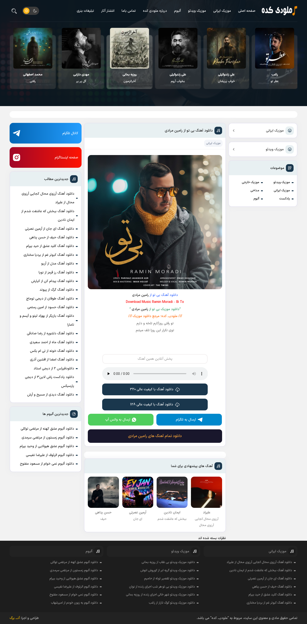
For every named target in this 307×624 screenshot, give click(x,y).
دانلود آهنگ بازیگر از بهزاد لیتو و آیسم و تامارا (47, 320)
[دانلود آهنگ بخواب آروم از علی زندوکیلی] (177, 48)
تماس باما (129, 10)
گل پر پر (81, 78)
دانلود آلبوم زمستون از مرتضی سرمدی (48, 437)
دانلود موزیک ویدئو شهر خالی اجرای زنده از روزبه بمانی (160, 594)
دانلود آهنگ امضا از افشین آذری (52, 359)
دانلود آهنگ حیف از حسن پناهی (51, 237)
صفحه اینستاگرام (66, 157)
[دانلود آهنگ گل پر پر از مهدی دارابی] (81, 48)
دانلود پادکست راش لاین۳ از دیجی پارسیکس (49, 381)
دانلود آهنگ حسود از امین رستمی (50, 307)
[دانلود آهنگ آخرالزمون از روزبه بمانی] (129, 48)
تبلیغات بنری (85, 10)
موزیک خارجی (250, 182)
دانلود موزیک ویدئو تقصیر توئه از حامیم (169, 578)
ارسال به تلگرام (186, 419)
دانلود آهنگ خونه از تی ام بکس (52, 351)
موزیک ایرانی (222, 10)
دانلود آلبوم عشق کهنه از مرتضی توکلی (47, 428)
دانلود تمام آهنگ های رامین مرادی (155, 436)
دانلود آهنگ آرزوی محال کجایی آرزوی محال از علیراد (48, 198)
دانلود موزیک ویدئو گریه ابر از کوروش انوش (167, 570)
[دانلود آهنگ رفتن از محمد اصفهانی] (32, 48)
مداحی (254, 190)
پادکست (284, 198)
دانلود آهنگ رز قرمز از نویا (56, 272)
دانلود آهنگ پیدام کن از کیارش (52, 281)
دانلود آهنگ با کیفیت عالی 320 (151, 389)
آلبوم (177, 10)
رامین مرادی (140, 295)
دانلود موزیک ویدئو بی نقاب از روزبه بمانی (168, 562)
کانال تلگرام (70, 133)
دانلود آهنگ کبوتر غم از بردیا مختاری (49, 255)
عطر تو (275, 78)
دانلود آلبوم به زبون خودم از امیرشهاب (74, 602)
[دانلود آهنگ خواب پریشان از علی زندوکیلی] (226, 48)
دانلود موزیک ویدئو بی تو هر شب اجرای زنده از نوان (162, 586)
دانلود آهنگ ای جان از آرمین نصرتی (49, 228)
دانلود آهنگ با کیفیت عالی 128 (151, 404)
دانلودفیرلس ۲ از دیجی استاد (54, 368)
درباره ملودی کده (155, 10)
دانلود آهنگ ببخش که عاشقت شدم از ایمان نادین (47, 215)
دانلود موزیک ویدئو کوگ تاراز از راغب (172, 602)
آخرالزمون (130, 78)
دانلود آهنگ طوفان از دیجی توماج (50, 298)
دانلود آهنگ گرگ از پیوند (57, 289)
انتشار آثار (107, 10)
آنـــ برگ (15, 618)
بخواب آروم (178, 78)
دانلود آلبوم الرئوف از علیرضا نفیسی (50, 455)
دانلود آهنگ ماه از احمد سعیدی (52, 342)
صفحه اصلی (246, 10)
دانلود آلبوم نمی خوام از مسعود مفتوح (47, 463)
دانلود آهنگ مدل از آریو (57, 263)
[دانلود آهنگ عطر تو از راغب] (274, 48)
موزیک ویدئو (197, 10)
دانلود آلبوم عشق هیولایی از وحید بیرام (47, 446)
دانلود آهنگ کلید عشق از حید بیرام (50, 246)
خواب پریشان (226, 78)
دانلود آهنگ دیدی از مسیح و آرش (50, 394)
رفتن (32, 78)
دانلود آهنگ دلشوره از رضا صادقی (50, 333)
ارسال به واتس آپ (117, 419)
